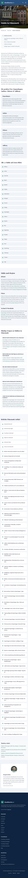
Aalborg (5, 145)
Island (2, 825)
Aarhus (2, 58)
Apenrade (11, 286)
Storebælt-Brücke (14, 303)
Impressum (3, 855)
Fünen (18, 133)
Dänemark (9, 30)
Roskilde (15, 80)
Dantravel (9, 809)
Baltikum (2, 832)
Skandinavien (3, 30)
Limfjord (14, 148)
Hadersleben (17, 286)
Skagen (19, 82)
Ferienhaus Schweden (5, 839)
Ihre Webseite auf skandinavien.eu (7, 864)
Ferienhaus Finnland (5, 843)
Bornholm (5, 318)
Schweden (3, 816)
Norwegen (3, 819)
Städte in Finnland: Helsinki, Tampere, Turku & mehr (12, 755)
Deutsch (14, 873)
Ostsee (2, 830)
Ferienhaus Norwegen (5, 841)
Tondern (5, 288)
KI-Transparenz (4, 860)
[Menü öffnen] (25, 2)
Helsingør (3, 314)
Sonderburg (22, 286)
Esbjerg (14, 289)
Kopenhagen (17, 55)
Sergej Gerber (7, 774)
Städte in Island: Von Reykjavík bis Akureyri (10, 753)
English (18, 873)
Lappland (3, 827)
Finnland (2, 821)
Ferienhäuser (19, 405)
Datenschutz (3, 857)
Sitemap (2, 862)
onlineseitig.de (22, 871)
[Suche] (23, 2)
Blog (2, 848)
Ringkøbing (18, 289)
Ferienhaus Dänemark (5, 846)
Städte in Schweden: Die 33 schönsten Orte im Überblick (13, 749)
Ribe (25, 73)
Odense (6, 61)
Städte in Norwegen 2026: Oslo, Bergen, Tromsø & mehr (13, 746)
